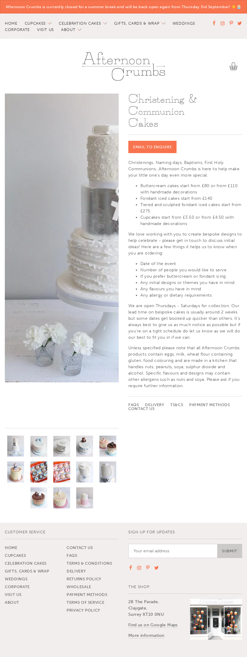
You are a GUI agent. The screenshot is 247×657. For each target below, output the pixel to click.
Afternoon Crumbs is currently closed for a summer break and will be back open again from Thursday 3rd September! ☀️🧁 (123, 7)
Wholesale (79, 587)
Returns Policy (84, 579)
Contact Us (141, 408)
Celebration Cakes (80, 23)
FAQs (133, 405)
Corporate (17, 29)
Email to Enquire (152, 147)
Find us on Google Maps (153, 625)
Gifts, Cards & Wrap (136, 23)
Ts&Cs (176, 405)
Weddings (184, 23)
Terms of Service (85, 602)
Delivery (154, 405)
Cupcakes (35, 23)
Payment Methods (209, 405)
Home (11, 23)
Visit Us (45, 29)
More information (146, 635)
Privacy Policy (83, 610)
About (68, 29)
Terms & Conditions (89, 563)
